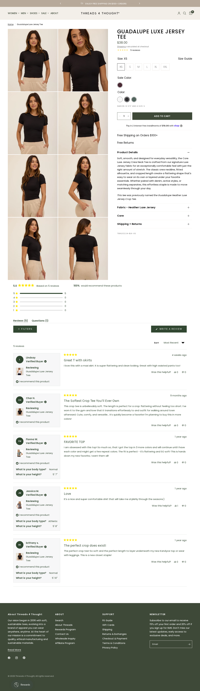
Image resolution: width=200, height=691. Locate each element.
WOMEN (12, 13)
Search (59, 620)
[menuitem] (14, 13)
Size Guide (185, 59)
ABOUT (54, 13)
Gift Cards (108, 625)
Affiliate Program (65, 643)
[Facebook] (11, 657)
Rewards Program (65, 629)
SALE (44, 13)
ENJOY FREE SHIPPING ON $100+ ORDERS (102, 3)
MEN (23, 13)
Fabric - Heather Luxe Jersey (136, 207)
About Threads (63, 625)
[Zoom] (51, 35)
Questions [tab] (40, 321)
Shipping (121, 46)
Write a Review (171, 330)
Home (10, 24)
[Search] (185, 13)
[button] (39, 293)
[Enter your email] (189, 644)
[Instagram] (18, 657)
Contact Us (62, 634)
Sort (156, 342)
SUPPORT (108, 614)
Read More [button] (14, 649)
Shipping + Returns (129, 224)
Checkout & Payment (114, 638)
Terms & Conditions (113, 643)
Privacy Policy (110, 647)
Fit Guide (107, 620)
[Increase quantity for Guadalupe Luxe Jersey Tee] (128, 116)
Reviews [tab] (20, 321)
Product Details (127, 152)
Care (120, 216)
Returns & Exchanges (114, 634)
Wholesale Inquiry (65, 638)
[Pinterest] (26, 657)
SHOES (33, 13)
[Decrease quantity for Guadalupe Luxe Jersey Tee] (119, 116)
